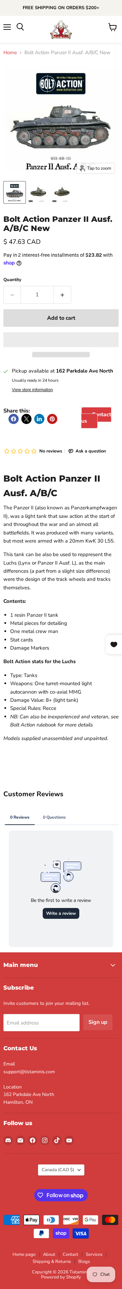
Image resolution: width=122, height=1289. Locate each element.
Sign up (97, 1022)
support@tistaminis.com (29, 1072)
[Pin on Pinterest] (52, 419)
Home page (24, 1254)
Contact (70, 1254)
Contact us (96, 417)
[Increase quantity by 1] (62, 294)
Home (10, 53)
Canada (58, 1170)
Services (94, 1254)
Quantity (12, 279)
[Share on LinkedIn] (39, 419)
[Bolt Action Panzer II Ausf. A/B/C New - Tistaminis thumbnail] (38, 192)
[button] (61, 339)
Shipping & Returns (52, 1262)
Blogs (84, 1262)
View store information (32, 389)
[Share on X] (26, 419)
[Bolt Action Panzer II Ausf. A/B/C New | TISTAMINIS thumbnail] (14, 192)
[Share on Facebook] (13, 419)
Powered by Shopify (61, 1277)
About (49, 1254)
